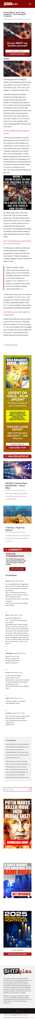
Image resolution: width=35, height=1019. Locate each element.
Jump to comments (11, 345)
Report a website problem (14, 1017)
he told (20, 297)
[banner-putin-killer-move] (18, 848)
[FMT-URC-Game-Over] (18, 897)
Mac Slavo (7, 19)
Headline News (20, 19)
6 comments (27, 19)
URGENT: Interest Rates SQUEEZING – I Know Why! (16, 485)
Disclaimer (25, 1017)
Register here (17, 569)
